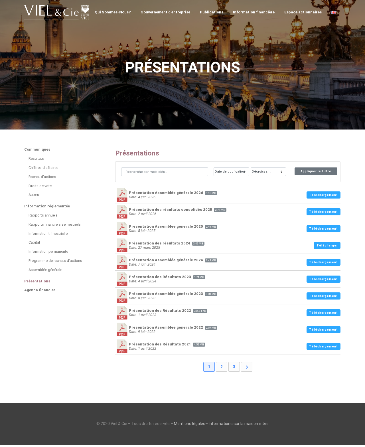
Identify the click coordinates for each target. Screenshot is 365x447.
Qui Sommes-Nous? (113, 12)
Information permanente (48, 251)
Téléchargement (323, 195)
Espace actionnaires (303, 12)
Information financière (254, 12)
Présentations (37, 281)
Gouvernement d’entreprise (165, 12)
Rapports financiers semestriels (55, 224)
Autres (34, 195)
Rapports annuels (43, 215)
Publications (211, 12)
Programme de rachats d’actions (55, 260)
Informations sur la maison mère (239, 423)
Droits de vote (40, 186)
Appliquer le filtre (316, 171)
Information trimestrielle (48, 233)
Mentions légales (189, 423)
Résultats (36, 158)
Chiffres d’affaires (43, 167)
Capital (34, 242)
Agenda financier (39, 290)
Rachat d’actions (42, 177)
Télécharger (327, 245)
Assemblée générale (45, 270)
